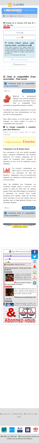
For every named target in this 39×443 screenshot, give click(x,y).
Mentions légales (20, 414)
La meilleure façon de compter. (21, 11)
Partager (15, 16)
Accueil (7, 16)
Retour (8, 91)
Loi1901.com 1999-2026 (12, 437)
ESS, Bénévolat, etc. (20, 64)
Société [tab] (7, 259)
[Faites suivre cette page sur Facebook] (34, 252)
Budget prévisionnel (14, 142)
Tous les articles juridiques (20, 60)
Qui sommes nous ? (7, 414)
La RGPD (19, 417)
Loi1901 (19, 4)
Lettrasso (19, 32)
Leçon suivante (28, 91)
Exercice (30, 142)
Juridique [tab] (8, 256)
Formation (22, 16)
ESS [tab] (6, 262)
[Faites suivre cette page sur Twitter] (34, 256)
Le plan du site (32, 414)
